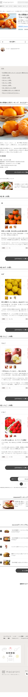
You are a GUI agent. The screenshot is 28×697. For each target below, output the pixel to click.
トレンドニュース (7, 636)
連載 (9, 638)
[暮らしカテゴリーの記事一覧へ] (20, 29)
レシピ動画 (21, 636)
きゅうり (20, 6)
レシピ (14, 636)
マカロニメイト (15, 638)
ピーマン (10, 6)
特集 (4, 638)
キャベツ (24, 6)
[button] (2, 214)
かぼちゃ (15, 6)
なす (7, 6)
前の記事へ (13, 41)
